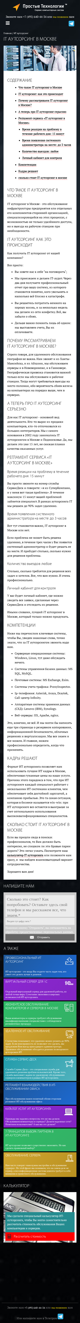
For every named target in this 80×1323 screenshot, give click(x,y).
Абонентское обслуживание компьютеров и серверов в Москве (31, 1006)
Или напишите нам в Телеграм (37, 1318)
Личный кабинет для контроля (42, 158)
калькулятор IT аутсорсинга (25, 855)
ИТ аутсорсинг (21, 33)
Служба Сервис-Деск (20, 1059)
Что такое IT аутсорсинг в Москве (40, 87)
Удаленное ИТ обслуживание (27, 1031)
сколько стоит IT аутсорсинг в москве (42, 178)
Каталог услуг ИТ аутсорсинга (28, 1109)
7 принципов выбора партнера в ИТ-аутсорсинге (29, 1133)
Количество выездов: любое (40, 151)
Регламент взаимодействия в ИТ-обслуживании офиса (30, 1087)
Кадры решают (28, 171)
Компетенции (27, 164)
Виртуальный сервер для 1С (26, 982)
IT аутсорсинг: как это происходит (40, 94)
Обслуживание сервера (22, 1155)
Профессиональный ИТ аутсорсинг (23, 960)
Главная (8, 33)
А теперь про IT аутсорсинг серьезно (42, 112)
